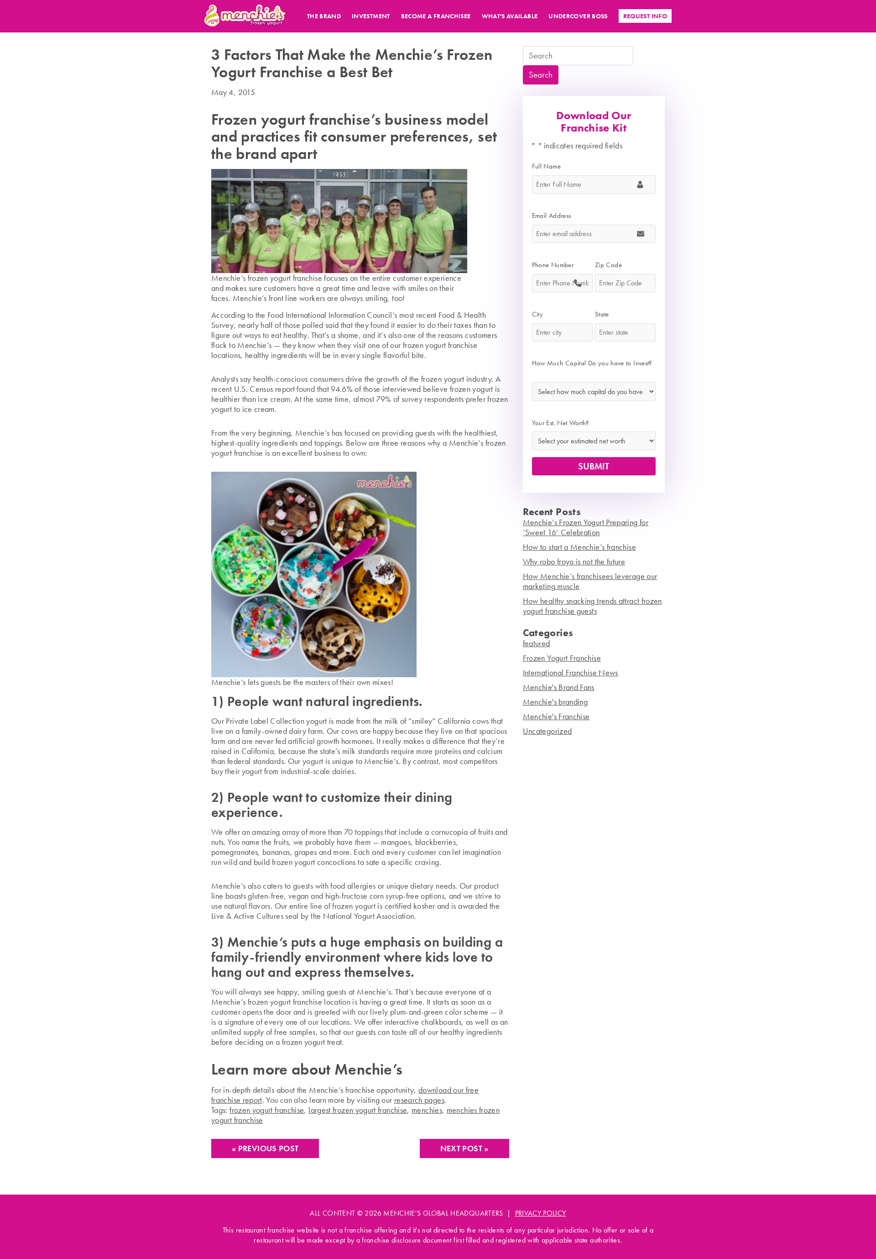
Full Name (550, 166)
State (605, 314)
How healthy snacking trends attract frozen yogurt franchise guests (592, 605)
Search (541, 74)
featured (536, 643)
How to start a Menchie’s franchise (579, 547)
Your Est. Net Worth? (560, 422)
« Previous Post (265, 1148)
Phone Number (556, 264)
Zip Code (612, 264)
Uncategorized (547, 731)
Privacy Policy (540, 1213)
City (541, 314)
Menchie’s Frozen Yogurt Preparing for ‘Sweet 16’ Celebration (585, 527)
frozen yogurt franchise (266, 1110)
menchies (427, 1110)
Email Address (555, 215)
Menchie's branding (555, 701)
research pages (419, 1100)
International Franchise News (570, 672)
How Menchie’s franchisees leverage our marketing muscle (590, 581)
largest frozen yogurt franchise (357, 1110)
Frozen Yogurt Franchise (562, 658)
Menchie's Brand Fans (558, 687)
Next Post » (464, 1148)
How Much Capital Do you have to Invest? (592, 367)
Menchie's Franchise (556, 716)
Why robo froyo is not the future (574, 561)
